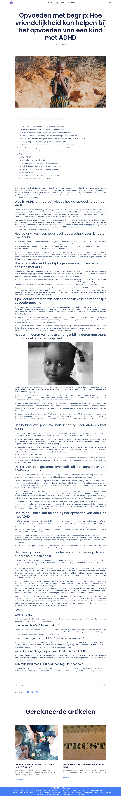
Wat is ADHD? (26, 157)
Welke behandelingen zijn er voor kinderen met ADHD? (41, 166)
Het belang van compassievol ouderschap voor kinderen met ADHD (43, 130)
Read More (19, 779)
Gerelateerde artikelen (26, 172)
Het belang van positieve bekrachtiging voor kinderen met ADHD (42, 142)
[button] (110, 3)
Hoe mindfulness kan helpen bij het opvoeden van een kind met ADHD (44, 148)
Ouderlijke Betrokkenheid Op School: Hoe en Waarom (40, 175)
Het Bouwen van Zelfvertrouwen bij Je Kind (36, 178)
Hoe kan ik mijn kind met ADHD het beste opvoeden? (41, 163)
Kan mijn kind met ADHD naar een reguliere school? (40, 169)
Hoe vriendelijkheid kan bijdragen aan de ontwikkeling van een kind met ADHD (47, 133)
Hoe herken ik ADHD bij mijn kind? (33, 160)
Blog (56, 3)
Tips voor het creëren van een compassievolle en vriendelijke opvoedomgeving (48, 136)
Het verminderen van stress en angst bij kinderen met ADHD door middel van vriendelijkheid (52, 139)
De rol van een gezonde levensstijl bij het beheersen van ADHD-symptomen (46, 145)
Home (50, 3)
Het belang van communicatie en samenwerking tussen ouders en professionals (48, 151)
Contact (71, 3)
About (63, 3)
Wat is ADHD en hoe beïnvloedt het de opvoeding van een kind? (41, 127)
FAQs (21, 154)
